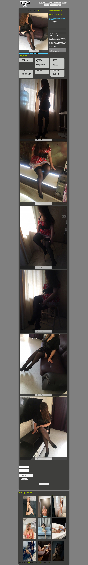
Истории (47, 4)
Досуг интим (21, 562)
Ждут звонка (47, 2)
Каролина (24, 495)
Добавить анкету (54, 4)
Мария (39, 495)
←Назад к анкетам (44, 484)
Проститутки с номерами (41, 562)
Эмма (53, 517)
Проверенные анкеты (56, 2)
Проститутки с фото (49, 562)
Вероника (54, 495)
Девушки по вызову (33, 562)
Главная (41, 2)
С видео (64, 2)
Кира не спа (40, 517)
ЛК (59, 4)
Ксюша (24, 517)
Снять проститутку (26, 562)
